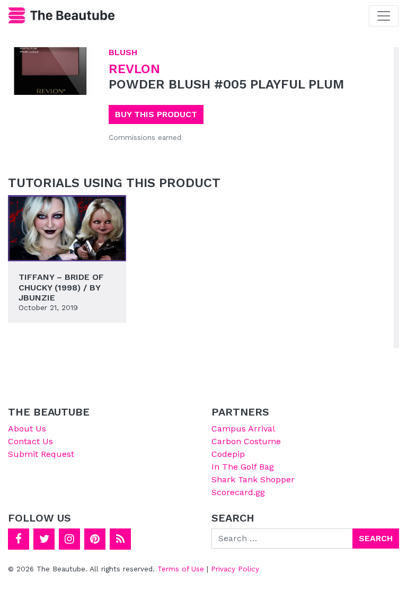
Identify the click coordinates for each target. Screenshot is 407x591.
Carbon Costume (246, 441)
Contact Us (30, 441)
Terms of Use (180, 568)
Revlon (134, 68)
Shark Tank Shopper (253, 479)
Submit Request (41, 454)
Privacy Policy (235, 568)
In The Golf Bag (242, 467)
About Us (27, 429)
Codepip (228, 454)
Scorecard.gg (238, 492)
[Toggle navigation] (384, 16)
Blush (123, 52)
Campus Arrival (243, 429)
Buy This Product (156, 114)
